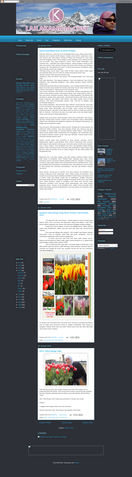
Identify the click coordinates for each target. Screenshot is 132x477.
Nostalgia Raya (104, 209)
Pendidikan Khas (21, 171)
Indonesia (29, 121)
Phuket (23, 147)
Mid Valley (29, 139)
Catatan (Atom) (69, 428)
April (19, 283)
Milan (33, 139)
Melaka (25, 138)
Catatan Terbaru (45, 422)
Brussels (32, 109)
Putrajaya (31, 149)
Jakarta (18, 122)
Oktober (20, 278)
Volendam (32, 159)
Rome (32, 151)
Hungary (23, 121)
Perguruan (46, 202)
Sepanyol (25, 152)
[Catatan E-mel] (67, 199)
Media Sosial (68, 40)
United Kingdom (21, 157)
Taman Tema (30, 154)
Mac (19, 286)
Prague (18, 149)
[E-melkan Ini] (71, 199)
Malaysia (31, 136)
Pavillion (22, 146)
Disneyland (18, 116)
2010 (20, 299)
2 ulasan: (62, 199)
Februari (20, 288)
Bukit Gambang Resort (28, 111)
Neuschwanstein (20, 143)
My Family (104, 201)
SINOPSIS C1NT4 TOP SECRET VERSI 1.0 (105, 176)
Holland (18, 121)
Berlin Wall (31, 108)
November (21, 275)
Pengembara (56, 40)
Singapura (31, 152)
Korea (28, 131)
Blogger (76, 463)
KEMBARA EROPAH (25, 129)
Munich (32, 141)
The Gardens (25, 155)
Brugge (23, 109)
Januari (20, 291)
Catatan (102, 230)
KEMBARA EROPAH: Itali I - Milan (111, 160)
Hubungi (78, 40)
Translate (112, 248)
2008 (20, 305)
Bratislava (18, 109)
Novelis (39, 40)
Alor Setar (19, 102)
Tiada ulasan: (63, 415)
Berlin (18, 108)
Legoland (23, 133)
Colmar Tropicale (29, 114)
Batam (23, 106)
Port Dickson (31, 147)
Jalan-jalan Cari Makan (27, 122)
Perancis (18, 147)
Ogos (19, 280)
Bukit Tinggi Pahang (22, 113)
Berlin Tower (24, 108)
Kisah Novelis (59, 340)
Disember (21, 273)
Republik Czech (26, 151)
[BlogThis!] (73, 199)
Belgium (32, 106)
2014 (20, 268)
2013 (20, 270)
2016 (20, 262)
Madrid (24, 136)
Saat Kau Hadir (24, 89)
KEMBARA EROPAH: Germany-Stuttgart (109, 152)
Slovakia (18, 154)
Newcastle (27, 143)
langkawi (18, 160)
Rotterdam (18, 152)
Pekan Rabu (27, 146)
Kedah (18, 131)
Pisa (27, 147)
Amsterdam (27, 102)
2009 (20, 302)
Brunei (28, 109)
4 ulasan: (61, 337)
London (29, 133)
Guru (46, 40)
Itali (33, 121)
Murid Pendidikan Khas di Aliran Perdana (57, 51)
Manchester (19, 138)
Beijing (27, 106)
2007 (20, 307)
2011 (20, 297)
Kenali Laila (29, 40)
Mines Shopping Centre (22, 141)
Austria (32, 102)
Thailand (18, 155)
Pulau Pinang (24, 149)
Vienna (25, 159)
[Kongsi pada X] (75, 199)
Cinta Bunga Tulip (48, 340)
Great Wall (31, 119)
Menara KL (31, 138)
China (22, 114)
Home (20, 40)
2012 (20, 294)
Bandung (31, 104)
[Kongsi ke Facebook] (77, 199)
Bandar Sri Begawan (24, 104)
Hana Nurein (107, 213)
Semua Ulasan (104, 233)
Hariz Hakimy (103, 215)
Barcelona (18, 106)
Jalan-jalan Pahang (22, 125)
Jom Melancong (25, 126)
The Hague (31, 155)
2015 (20, 265)
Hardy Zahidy (111, 211)
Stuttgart (23, 154)
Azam (45, 417)
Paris (17, 146)
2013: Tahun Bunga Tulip (50, 351)
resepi (105, 218)
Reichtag (18, 151)
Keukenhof (23, 131)
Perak (32, 146)
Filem (100, 211)
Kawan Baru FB (24, 90)
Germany (25, 119)
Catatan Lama (87, 422)
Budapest (18, 111)
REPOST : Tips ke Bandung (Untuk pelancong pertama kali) (106, 170)
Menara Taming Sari (21, 139)
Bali (17, 104)
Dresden (26, 116)
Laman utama (67, 422)
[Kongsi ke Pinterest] (79, 199)
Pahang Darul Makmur (27, 144)
